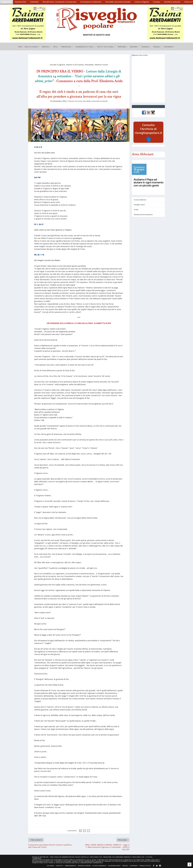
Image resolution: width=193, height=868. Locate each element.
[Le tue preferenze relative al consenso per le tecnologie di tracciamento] (189, 864)
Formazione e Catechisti (90, 2)
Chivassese (145, 47)
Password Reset (114, 866)
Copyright (134, 866)
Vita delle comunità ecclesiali (117, 2)
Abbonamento (70, 866)
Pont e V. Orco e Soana (105, 47)
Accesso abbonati (140, 200)
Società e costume (172, 2)
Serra (55, 47)
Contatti (59, 866)
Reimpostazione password (143, 214)
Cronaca (156, 2)
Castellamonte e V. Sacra (84, 47)
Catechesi (34, 2)
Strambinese (168, 47)
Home (20, 47)
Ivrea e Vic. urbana (31, 47)
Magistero (6, 2)
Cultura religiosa (141, 2)
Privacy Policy (145, 866)
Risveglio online (139, 205)
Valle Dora (45, 47)
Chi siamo (50, 866)
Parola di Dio (20, 2)
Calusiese (156, 47)
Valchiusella (121, 47)
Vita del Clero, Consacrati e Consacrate (59, 2)
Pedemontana (66, 47)
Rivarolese (133, 47)
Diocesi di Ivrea (75, 101)
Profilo (136, 210)
